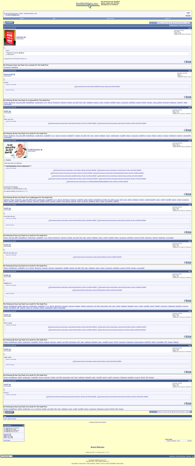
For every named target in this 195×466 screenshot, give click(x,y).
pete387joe (14, 67)
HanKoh (90, 200)
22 (183, 22)
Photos (21, 13)
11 (170, 22)
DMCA (97, 463)
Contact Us (172, 456)
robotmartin (148, 238)
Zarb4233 (116, 201)
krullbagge (90, 102)
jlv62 (80, 102)
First (159, 22)
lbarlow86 (130, 306)
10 (168, 22)
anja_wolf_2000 (20, 102)
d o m (45, 102)
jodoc (84, 102)
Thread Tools (173, 25)
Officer (6, 201)
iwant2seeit (89, 306)
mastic (101, 102)
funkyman (63, 102)
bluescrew (25, 306)
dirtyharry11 (56, 102)
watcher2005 (187, 135)
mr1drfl (163, 200)
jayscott (117, 200)
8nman (6, 102)
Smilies (5, 435)
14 (176, 22)
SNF (18, 308)
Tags (5, 416)
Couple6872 (47, 135)
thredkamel (173, 102)
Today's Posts (110, 18)
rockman (149, 102)
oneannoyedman (139, 342)
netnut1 (118, 102)
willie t (98, 201)
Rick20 (144, 102)
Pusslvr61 (36, 201)
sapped (58, 201)
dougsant (45, 268)
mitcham (20, 37)
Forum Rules (7, 440)
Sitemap (188, 456)
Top (193, 456)
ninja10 (179, 200)
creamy (9, 418)
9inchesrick (12, 102)
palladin (17, 201)
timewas (133, 268)
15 (179, 22)
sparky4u (159, 135)
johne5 (97, 135)
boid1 (6, 111)
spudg (79, 201)
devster (50, 102)
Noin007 (157, 306)
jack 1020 (75, 102)
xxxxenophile (8, 104)
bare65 (20, 306)
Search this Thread (185, 25)
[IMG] (5, 436)
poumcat (138, 102)
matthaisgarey (115, 135)
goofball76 (80, 200)
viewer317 (180, 102)
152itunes (7, 200)
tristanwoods (49, 308)
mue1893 (112, 102)
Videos (22, 18)
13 (174, 22)
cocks (5, 418)
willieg (185, 102)
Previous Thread (94, 422)
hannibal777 (70, 135)
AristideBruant (30, 102)
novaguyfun (7, 67)
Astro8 (34, 200)
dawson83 (8, 74)
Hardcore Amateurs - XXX (30, 13)
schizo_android (157, 102)
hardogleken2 (98, 200)
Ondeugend (171, 306)
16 (181, 22)
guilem (86, 200)
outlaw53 (11, 201)
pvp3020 (42, 201)
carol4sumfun (39, 102)
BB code (6, 434)
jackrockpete (104, 306)
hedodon (77, 306)
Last (187, 22)
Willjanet (175, 342)
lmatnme (96, 102)
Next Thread (102, 422)
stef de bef (165, 102)
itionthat (69, 102)
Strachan (165, 135)
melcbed (106, 102)
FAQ (54, 18)
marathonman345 (150, 200)
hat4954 (66, 268)
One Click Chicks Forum (12, 13)
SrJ (32, 308)
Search (167, 18)
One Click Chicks (180, 456)
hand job (14, 418)
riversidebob (12, 308)
